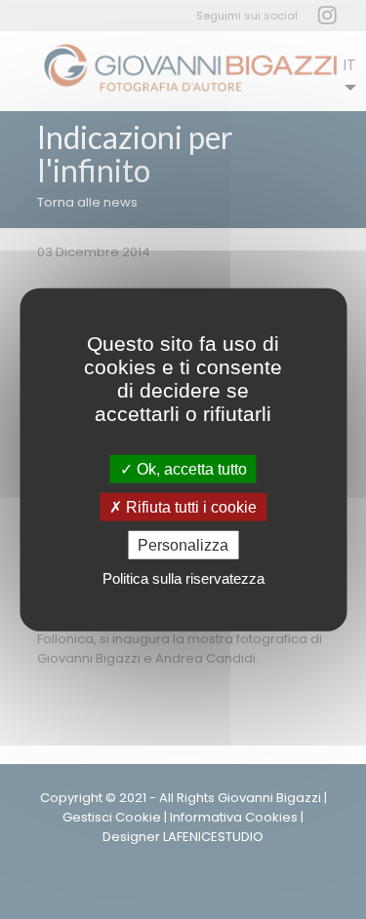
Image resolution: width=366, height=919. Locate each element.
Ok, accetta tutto (190, 468)
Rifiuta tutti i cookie (189, 506)
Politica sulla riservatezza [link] (183, 578)
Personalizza (183, 545)
